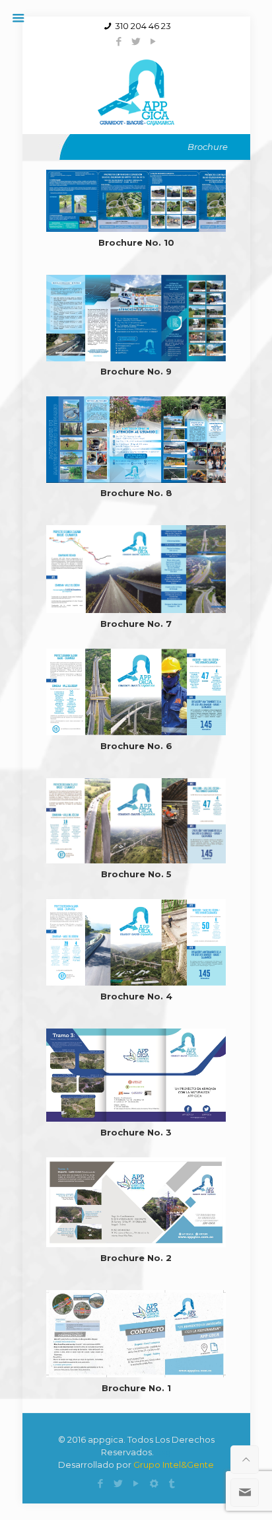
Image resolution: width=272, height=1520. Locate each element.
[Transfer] (172, 1483)
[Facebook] (119, 41)
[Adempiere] (154, 1483)
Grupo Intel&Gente (173, 1464)
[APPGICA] (136, 91)
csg (163, 1452)
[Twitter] (136, 41)
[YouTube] (153, 41)
